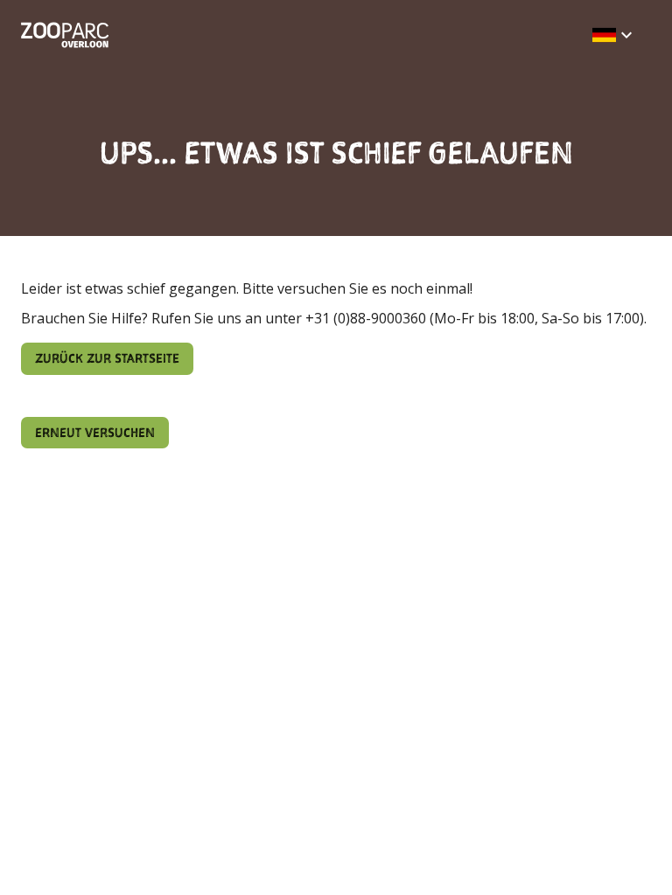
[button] (614, 34)
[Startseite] (64, 35)
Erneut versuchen (95, 432)
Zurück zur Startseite (107, 358)
